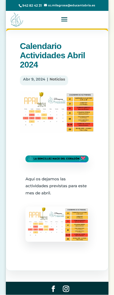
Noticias (57, 79)
